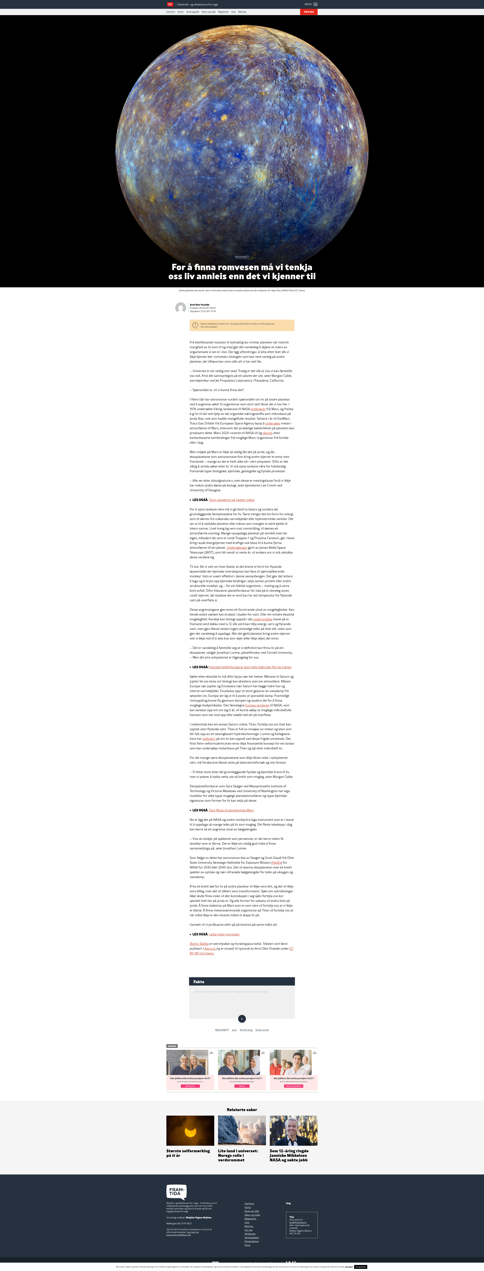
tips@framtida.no (297, 1222)
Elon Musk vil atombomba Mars (231, 810)
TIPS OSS (309, 11)
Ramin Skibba (199, 943)
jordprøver (258, 409)
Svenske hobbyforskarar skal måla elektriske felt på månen (250, 667)
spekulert (209, 738)
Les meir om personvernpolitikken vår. (182, 1233)
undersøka (272, 423)
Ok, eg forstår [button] (361, 1267)
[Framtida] (171, 4)
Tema (247, 1245)
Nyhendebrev (252, 1241)
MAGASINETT (222, 1030)
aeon (234, 1030)
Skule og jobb (192, 11)
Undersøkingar (237, 547)
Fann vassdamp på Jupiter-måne (231, 500)
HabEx (276, 862)
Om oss (248, 1230)
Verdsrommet (262, 1030)
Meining (242, 11)
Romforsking (246, 1030)
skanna (268, 433)
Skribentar (250, 1233)
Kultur (181, 11)
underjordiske (263, 619)
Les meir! (349, 1266)
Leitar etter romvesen (224, 934)
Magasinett (223, 11)
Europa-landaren (257, 705)
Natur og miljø (209, 11)
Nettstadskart (252, 1237)
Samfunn (170, 11)
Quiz (233, 11)
